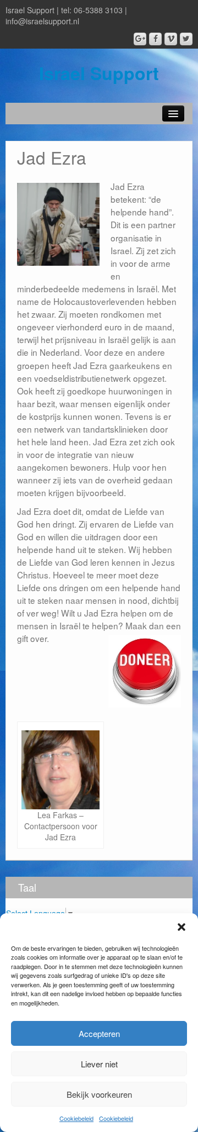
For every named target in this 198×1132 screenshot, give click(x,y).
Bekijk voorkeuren (99, 1094)
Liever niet (99, 1064)
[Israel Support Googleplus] (140, 39)
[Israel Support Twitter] (186, 39)
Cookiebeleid (76, 1118)
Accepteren (99, 1033)
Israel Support (99, 73)
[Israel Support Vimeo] (170, 39)
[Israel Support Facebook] (155, 39)
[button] (181, 927)
